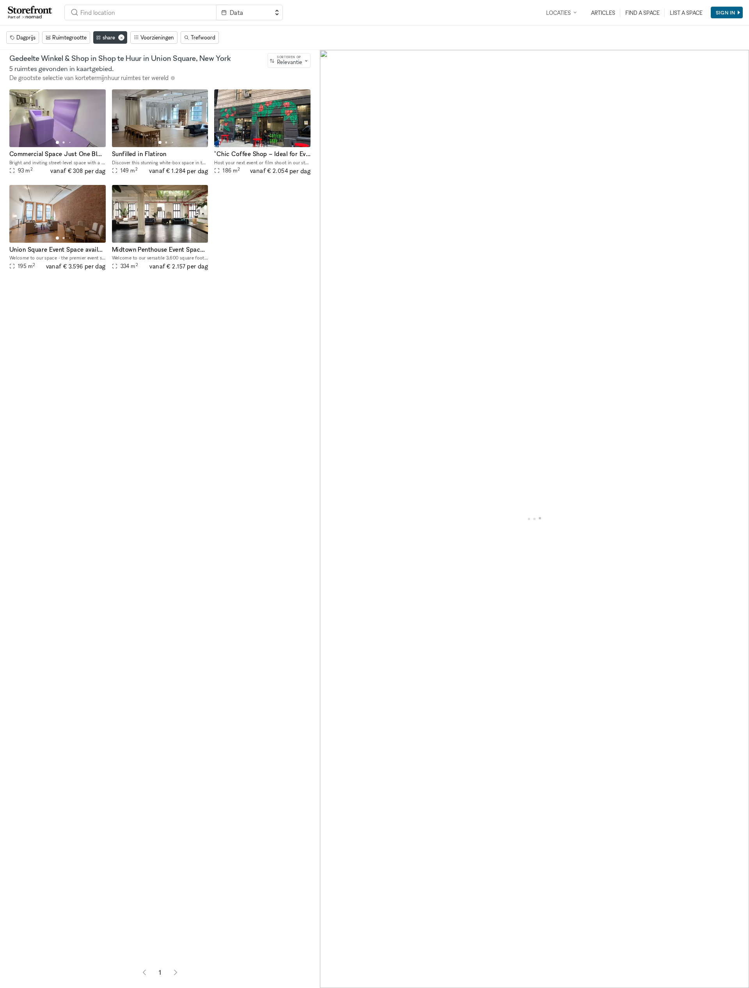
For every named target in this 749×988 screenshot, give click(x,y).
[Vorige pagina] (144, 972)
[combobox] (289, 60)
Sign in (725, 12)
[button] (57, 142)
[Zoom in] (329, 955)
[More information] (173, 78)
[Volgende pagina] (175, 972)
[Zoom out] (329, 967)
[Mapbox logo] (339, 981)
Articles (603, 12)
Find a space (642, 12)
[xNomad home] (30, 12)
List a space (686, 12)
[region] (534, 519)
